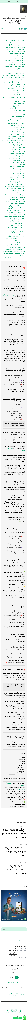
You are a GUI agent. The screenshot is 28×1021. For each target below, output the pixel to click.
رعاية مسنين (13, 948)
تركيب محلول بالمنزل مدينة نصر (17, 90)
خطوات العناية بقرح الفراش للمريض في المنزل (14, 186)
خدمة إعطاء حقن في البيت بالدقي (17, 166)
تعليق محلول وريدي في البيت (17, 111)
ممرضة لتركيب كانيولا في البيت (17, 223)
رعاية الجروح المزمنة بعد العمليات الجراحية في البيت (13, 194)
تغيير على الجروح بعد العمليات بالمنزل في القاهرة (13, 120)
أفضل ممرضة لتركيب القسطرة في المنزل (15, 44)
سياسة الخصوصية (11, 994)
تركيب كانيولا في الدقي (19, 86)
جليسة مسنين (13, 954)
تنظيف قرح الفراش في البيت (18, 162)
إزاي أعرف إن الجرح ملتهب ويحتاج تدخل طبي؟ (14, 51)
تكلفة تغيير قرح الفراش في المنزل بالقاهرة (15, 142)
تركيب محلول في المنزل (19, 94)
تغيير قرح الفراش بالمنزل (19, 129)
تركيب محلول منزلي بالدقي (18, 96)
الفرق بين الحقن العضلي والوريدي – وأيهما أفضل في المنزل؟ (13, 78)
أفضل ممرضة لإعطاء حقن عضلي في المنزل (14, 42)
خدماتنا (18, 994)
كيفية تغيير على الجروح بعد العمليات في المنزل (14, 216)
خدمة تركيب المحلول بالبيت (18, 168)
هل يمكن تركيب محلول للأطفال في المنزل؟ (14, 257)
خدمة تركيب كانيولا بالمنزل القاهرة (16, 170)
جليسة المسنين (20, 789)
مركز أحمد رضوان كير (15, 737)
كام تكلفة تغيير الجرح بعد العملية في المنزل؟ (14, 205)
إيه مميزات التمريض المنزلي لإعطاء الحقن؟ (15, 73)
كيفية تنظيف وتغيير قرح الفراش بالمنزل (15, 218)
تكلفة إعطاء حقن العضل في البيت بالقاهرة (14, 133)
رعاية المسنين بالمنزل (20, 946)
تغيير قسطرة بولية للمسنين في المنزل (15, 131)
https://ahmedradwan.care (17, 806)
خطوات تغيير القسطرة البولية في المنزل (15, 190)
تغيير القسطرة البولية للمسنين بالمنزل (16, 112)
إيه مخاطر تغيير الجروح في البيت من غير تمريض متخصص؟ (14, 71)
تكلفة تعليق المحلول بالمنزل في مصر (16, 136)
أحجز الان (11, 977)
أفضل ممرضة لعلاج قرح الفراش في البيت (15, 49)
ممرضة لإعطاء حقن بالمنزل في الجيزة (16, 220)
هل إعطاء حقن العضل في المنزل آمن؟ (15, 246)
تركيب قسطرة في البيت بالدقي (17, 85)
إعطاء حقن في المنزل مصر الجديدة (16, 57)
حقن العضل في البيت (19, 164)
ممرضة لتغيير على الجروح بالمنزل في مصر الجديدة (13, 227)
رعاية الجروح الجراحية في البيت (18, 192)
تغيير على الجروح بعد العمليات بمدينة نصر (15, 122)
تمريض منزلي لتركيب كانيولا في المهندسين (14, 146)
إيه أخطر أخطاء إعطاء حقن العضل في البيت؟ (14, 64)
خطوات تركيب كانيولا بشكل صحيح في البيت (15, 188)
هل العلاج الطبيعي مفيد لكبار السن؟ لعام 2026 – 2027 (14, 851)
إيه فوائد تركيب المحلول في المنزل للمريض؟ (14, 66)
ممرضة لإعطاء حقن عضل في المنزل (16, 222)
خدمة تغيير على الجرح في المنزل (17, 181)
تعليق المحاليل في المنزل (18, 103)
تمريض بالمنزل (12, 950)
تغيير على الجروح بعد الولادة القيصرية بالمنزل (14, 123)
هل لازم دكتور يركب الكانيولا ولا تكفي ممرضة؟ (13, 251)
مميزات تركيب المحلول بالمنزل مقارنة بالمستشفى (13, 229)
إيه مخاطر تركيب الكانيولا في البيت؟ (16, 68)
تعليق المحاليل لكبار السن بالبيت (17, 105)
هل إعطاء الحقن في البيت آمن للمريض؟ (15, 244)
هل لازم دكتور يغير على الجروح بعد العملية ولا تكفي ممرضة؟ (14, 254)
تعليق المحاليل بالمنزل (19, 101)
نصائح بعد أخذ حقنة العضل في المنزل (16, 236)
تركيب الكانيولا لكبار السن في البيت (16, 81)
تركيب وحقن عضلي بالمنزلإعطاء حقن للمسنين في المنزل (13, 98)
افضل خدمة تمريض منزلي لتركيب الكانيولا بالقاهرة (13, 75)
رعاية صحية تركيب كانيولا (19, 196)
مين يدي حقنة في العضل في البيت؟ (16, 231)
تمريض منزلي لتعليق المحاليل (17, 148)
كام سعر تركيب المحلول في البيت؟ (16, 207)
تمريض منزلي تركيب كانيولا (18, 144)
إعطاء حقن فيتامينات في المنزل (17, 59)
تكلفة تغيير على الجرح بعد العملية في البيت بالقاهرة (13, 140)
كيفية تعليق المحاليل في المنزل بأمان (16, 214)
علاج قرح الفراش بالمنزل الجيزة (17, 203)
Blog (25, 37)
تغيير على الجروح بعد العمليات (17, 118)
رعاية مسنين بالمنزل (11, 952)
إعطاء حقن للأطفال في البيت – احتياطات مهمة (14, 61)
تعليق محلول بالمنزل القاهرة (18, 107)
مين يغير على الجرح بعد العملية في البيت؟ (15, 235)
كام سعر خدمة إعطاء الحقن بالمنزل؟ (16, 209)
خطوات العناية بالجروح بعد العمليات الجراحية (15, 185)
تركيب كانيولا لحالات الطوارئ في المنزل (15, 88)
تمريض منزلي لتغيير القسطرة (18, 149)
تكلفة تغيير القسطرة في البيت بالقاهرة (15, 138)
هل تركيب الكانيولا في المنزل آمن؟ (16, 248)
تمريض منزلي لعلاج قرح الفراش (17, 153)
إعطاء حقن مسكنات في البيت (17, 62)
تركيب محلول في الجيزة (19, 92)
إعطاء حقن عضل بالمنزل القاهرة (17, 53)
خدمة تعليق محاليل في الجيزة (17, 175)
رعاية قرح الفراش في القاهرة (18, 198)
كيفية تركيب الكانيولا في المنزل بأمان (16, 212)
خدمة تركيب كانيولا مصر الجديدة (17, 172)
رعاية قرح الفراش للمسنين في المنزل (16, 199)
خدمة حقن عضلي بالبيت (19, 183)
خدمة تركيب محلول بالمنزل (18, 173)
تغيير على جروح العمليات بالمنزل (17, 125)
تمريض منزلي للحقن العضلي (18, 157)
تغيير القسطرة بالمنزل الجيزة (18, 116)
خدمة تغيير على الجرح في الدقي (17, 179)
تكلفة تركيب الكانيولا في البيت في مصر (15, 135)
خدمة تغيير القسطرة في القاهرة (17, 177)
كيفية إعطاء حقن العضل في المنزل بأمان (15, 211)
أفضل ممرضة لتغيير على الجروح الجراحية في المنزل (13, 48)
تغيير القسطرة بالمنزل (19, 114)
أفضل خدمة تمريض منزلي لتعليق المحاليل (15, 40)
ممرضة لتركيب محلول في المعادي (16, 225)
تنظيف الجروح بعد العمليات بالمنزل (16, 161)
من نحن (22, 994)
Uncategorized (19, 940)
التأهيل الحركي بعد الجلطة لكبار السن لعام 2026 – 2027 (15, 869)
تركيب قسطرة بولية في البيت (9, 83)
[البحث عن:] (14, 929)
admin (20, 28)
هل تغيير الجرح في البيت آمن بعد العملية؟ (15, 249)
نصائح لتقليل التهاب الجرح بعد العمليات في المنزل (13, 242)
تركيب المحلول (21, 83)
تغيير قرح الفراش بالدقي (19, 127)
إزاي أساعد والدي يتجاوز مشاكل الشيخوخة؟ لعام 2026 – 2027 (14, 833)
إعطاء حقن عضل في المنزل (18, 55)
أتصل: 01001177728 (11, 982)
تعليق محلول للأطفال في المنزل (17, 109)
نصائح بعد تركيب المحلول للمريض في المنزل (14, 238)
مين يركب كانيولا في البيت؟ (18, 233)
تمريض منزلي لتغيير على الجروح (17, 151)
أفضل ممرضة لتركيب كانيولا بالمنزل (16, 46)
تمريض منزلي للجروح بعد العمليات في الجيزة (14, 155)
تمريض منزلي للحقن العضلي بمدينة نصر (15, 159)
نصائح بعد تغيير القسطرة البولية (17, 240)
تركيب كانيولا (6, 85)
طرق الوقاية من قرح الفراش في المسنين (15, 201)
